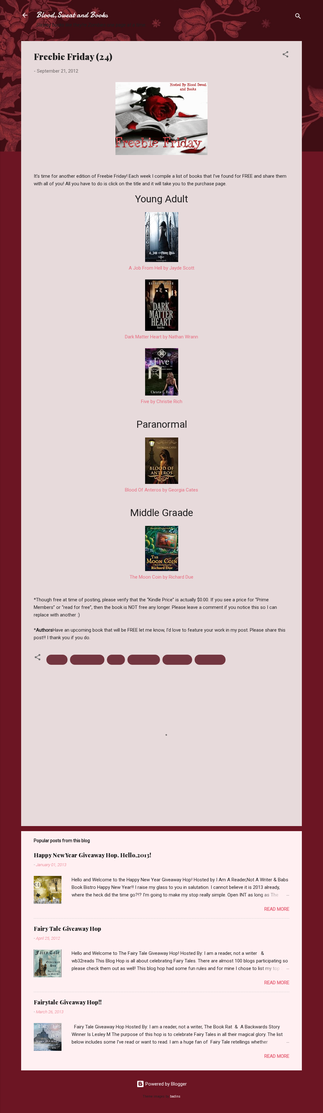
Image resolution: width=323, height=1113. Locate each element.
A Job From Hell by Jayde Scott (161, 268)
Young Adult (210, 660)
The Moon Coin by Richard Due (161, 577)
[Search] (298, 17)
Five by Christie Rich (161, 401)
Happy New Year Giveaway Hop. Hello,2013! (92, 855)
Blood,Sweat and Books (72, 15)
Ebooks (57, 660)
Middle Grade (143, 660)
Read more (276, 909)
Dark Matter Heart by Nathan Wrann (161, 337)
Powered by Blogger (165, 1084)
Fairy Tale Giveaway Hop (67, 928)
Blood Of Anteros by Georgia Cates (161, 490)
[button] (285, 55)
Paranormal (177, 660)
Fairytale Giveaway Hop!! (68, 1002)
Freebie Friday (87, 660)
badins (175, 1096)
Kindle (116, 660)
